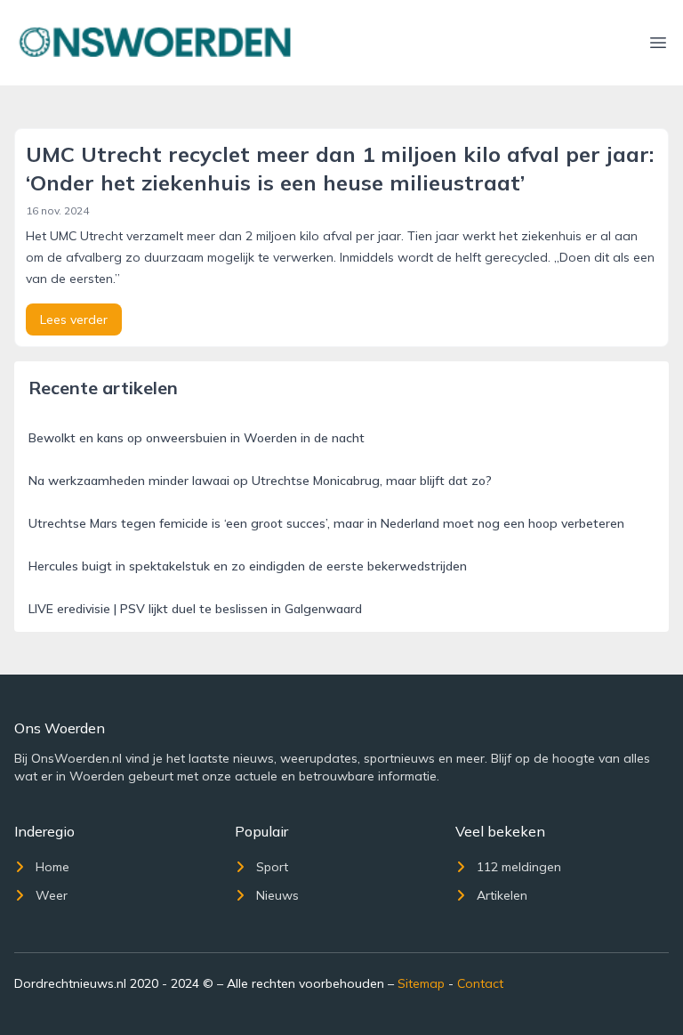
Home (52, 867)
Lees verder (74, 319)
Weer (52, 895)
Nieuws (277, 895)
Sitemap (421, 983)
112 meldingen (519, 867)
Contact (480, 983)
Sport (272, 867)
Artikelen (502, 895)
